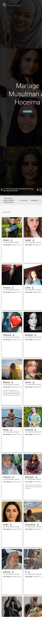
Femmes (24, 200)
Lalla (27, 287)
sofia (5, 524)
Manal (6, 382)
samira (6, 572)
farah (6, 429)
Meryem (29, 477)
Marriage (34, 200)
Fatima (7, 477)
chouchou (30, 524)
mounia (29, 429)
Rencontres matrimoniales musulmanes (8, 200)
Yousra (6, 287)
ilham (6, 240)
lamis (28, 382)
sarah (28, 240)
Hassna (7, 335)
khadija (29, 335)
